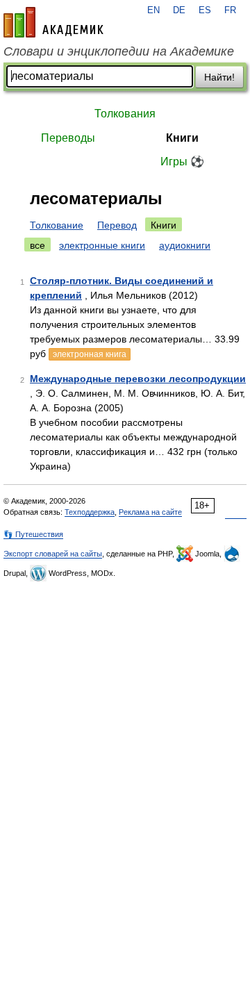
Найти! (219, 77)
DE (179, 10)
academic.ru (53, 22)
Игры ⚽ (182, 161)
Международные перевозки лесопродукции (138, 378)
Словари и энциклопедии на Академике (118, 51)
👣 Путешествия (33, 534)
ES (205, 10)
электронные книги (102, 245)
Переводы (68, 138)
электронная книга (89, 354)
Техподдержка (90, 512)
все (37, 245)
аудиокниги (184, 245)
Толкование (56, 225)
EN (153, 10)
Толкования (125, 113)
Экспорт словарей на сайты (52, 554)
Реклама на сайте (150, 512)
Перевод (117, 225)
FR (230, 10)
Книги (182, 138)
